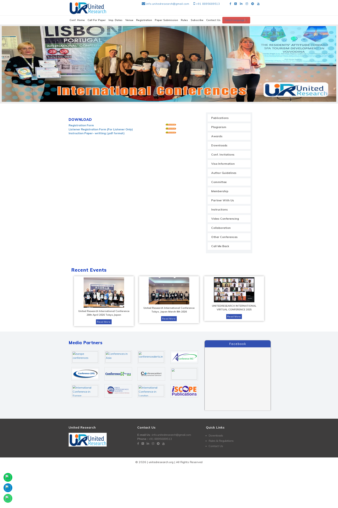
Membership (219, 191)
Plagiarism (218, 127)
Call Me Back (220, 246)
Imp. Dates (116, 20)
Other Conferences (224, 237)
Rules (184, 20)
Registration (144, 20)
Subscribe (197, 20)
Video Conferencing (225, 218)
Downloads (219, 145)
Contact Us (216, 446)
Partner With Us (222, 200)
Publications (220, 118)
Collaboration (221, 228)
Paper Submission (166, 20)
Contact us (213, 20)
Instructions (219, 209)
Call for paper (97, 20)
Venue (129, 20)
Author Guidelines (223, 173)
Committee (219, 182)
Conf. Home (77, 20)
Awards (216, 136)
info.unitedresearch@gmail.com (167, 3)
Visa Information (223, 163)
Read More (104, 321)
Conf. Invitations (222, 154)
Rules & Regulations (221, 440)
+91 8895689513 (208, 3)
